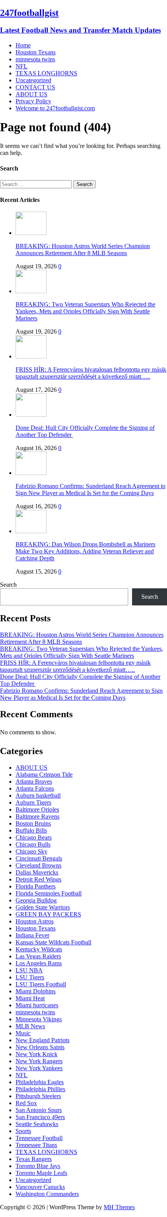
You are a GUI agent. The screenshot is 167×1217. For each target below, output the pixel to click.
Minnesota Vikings (39, 1019)
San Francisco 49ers (40, 1117)
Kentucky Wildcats (39, 949)
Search (8, 584)
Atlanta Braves (34, 781)
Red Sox (26, 1103)
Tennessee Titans (36, 1145)
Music (23, 1033)
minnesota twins (35, 59)
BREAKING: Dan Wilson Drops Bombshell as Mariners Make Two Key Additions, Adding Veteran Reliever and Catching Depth (85, 551)
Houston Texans (36, 52)
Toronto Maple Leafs (41, 1173)
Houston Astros (35, 921)
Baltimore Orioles (37, 809)
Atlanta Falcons (35, 788)
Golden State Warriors (43, 907)
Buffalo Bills (31, 830)
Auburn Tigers (33, 802)
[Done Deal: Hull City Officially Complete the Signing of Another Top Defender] (31, 414)
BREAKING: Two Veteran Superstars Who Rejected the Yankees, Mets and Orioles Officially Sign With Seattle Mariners (85, 311)
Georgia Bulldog (36, 900)
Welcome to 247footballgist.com (55, 108)
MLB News (30, 1026)
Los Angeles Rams (39, 963)
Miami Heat (30, 998)
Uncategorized (33, 80)
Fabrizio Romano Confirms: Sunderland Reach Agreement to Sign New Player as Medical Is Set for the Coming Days (90, 489)
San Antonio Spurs (39, 1110)
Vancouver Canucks (40, 1187)
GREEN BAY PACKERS (48, 914)
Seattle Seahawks (37, 1124)
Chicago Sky (31, 851)
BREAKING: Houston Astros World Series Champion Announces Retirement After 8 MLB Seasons (83, 249)
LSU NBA (29, 970)
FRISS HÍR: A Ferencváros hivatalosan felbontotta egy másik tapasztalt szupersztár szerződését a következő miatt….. (91, 373)
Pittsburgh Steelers (38, 1096)
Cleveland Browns (38, 865)
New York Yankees (39, 1068)
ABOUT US (31, 94)
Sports (23, 1131)
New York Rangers (39, 1061)
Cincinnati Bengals (39, 858)
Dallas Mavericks (37, 872)
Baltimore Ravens (37, 816)
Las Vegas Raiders (38, 956)
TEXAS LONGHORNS (46, 73)
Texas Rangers (34, 1159)
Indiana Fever (32, 935)
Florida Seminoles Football (49, 893)
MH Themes (119, 1207)
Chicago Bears (34, 837)
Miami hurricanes (37, 1005)
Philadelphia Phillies (40, 1089)
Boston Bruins (33, 823)
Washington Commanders (47, 1194)
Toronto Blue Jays (38, 1166)
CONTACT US (35, 87)
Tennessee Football (39, 1138)
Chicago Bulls (33, 844)
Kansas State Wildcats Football (53, 942)
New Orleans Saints (40, 1047)
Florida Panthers (36, 886)
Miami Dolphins (36, 991)
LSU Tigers (30, 977)
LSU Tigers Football (41, 984)
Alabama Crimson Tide (44, 774)
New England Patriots (43, 1040)
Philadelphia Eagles (40, 1082)
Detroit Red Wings (38, 879)
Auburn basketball (38, 795)
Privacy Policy (33, 101)
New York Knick (36, 1054)
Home (23, 45)
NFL (22, 66)
